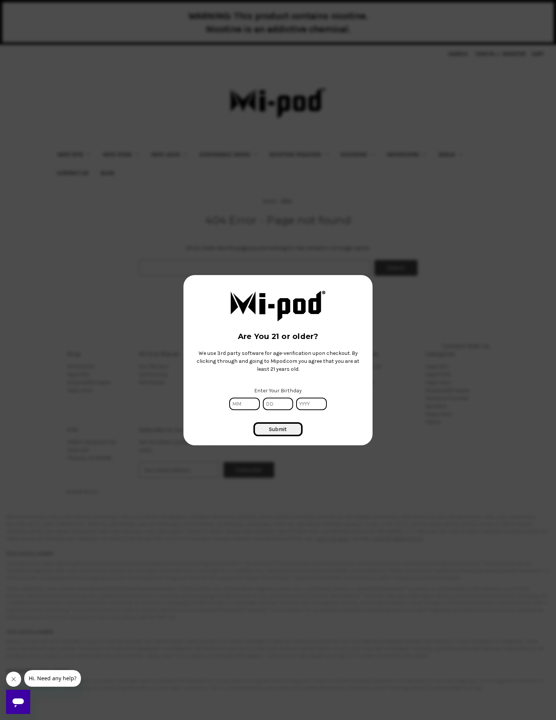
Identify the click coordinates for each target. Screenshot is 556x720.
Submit (278, 429)
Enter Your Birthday (278, 390)
